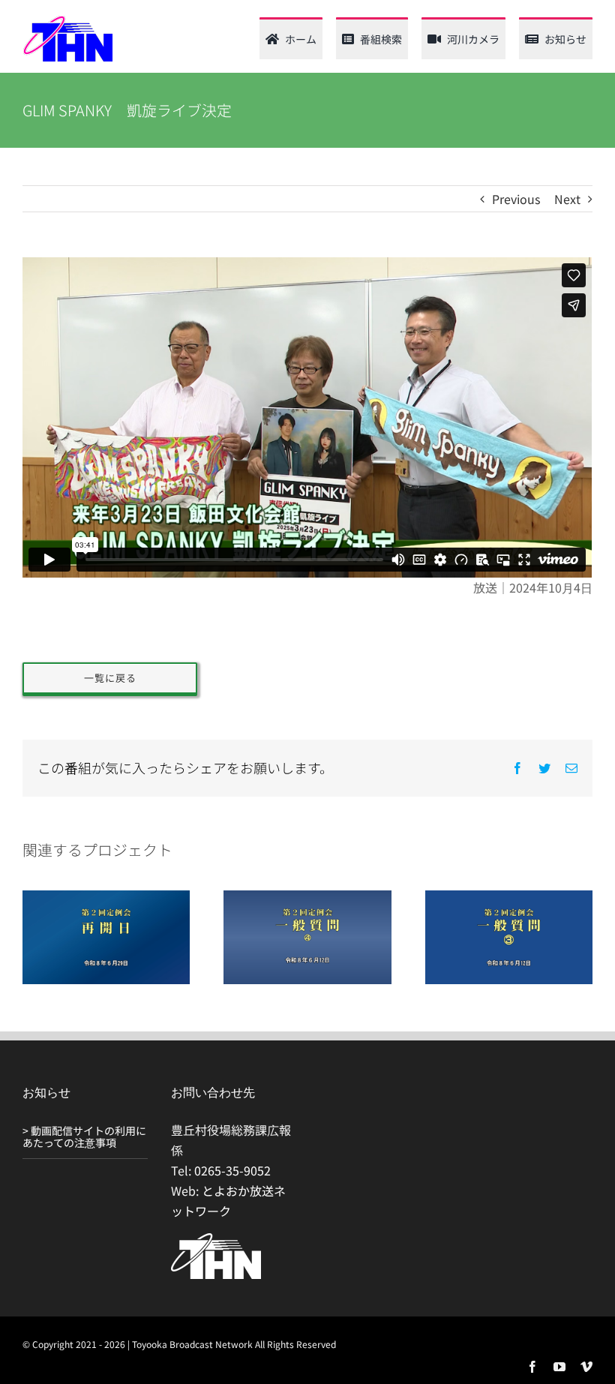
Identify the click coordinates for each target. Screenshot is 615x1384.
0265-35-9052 (232, 1170)
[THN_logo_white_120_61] (216, 1239)
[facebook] (532, 1367)
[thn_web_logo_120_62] (67, 21)
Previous (516, 199)
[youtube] (560, 1367)
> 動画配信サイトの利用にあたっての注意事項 (84, 1137)
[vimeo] (586, 1367)
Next (567, 199)
